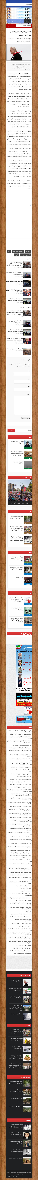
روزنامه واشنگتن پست (17, 251)
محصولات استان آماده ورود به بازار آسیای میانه (20, 853)
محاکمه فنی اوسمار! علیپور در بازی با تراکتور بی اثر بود (19, 843)
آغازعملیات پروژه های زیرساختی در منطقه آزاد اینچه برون (20, 929)
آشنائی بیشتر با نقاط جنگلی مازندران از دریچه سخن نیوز (16, 517)
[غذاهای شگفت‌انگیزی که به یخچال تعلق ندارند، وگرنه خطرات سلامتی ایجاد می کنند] (28, 529)
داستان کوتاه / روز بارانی (16, 1014)
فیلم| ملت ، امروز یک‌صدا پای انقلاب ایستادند (21, 787)
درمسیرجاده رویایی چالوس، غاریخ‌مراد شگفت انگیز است (16, 568)
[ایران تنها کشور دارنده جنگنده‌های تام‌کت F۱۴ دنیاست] (27, 1049)
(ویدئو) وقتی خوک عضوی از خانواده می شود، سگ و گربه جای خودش (16, 620)
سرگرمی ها (28, 625)
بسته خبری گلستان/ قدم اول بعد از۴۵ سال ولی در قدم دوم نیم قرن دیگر (16, 599)
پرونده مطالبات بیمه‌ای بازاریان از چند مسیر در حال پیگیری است (21, 755)
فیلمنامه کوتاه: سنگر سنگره (16, 1158)
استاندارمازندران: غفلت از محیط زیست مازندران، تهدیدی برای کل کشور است (21, 764)
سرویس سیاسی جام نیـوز (15, 73)
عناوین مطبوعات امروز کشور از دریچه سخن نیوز (20, 782)
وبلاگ (29, 387)
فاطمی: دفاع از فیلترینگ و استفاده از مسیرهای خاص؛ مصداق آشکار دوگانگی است (20, 908)
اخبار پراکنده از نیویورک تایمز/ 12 (23, 945)
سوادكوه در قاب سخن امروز (16, 1106)
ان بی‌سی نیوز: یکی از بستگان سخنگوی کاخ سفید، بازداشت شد (21, 904)
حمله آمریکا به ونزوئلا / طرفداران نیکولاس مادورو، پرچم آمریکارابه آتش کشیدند (21, 814)
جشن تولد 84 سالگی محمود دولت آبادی (16, 1142)
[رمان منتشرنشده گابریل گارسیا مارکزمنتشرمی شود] (27, 1152)
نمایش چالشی (28, 911)
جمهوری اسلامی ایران (25, 255)
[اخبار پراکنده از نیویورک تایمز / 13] (27, 351)
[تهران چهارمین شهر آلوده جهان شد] (28, 464)
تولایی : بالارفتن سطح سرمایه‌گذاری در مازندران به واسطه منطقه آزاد (21, 894)
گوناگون (28, 533)
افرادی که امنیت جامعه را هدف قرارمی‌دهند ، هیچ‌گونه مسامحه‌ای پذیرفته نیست (22, 821)
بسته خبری (28, 604)
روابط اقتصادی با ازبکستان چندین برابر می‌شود (20, 850)
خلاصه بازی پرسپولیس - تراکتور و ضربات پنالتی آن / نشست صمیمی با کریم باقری (20, 869)
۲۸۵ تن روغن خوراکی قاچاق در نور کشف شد (21, 767)
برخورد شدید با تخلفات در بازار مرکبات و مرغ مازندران (19, 898)
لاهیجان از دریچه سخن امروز (16, 1098)
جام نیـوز (27, 251)
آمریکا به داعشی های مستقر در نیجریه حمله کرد (20, 837)
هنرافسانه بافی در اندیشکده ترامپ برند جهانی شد (14, 282)
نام (29, 371)
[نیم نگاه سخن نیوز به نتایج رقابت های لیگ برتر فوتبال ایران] (28, 559)
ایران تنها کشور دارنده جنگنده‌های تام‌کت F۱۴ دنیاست (17, 1048)
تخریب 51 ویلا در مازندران (25, 926)
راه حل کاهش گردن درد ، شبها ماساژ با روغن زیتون (17, 1039)
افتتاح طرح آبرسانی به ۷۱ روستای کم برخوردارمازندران (24, 920)
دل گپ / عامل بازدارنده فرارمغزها (17, 609)
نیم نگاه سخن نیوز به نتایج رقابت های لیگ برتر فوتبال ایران (17, 558)
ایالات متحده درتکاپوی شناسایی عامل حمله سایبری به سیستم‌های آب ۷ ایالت (20, 731)
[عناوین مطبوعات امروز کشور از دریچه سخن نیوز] (27, 991)
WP (9, 251)
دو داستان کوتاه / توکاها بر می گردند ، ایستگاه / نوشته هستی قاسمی (16, 1134)
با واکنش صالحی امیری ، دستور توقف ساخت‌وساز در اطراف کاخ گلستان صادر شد (20, 942)
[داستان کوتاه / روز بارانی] (27, 1016)
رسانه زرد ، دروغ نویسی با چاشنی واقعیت (17, 442)
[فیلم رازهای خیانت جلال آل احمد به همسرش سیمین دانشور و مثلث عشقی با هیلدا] (28, 539)
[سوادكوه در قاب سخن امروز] (27, 1109)
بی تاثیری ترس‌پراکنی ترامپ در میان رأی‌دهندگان (14, 291)
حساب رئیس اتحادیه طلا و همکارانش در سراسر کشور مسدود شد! (20, 847)
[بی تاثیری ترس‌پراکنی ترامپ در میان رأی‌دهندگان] (27, 292)
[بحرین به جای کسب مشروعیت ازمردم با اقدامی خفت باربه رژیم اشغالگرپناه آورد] (27, 1008)
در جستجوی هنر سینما (26, 891)
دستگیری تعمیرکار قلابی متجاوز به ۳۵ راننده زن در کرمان (20, 865)
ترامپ (16, 255)
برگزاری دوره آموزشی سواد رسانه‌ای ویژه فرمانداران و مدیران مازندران (20, 934)
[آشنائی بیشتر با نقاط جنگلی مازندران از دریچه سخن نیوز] (28, 519)
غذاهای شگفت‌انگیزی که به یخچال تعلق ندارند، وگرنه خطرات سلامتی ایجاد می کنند (16, 528)
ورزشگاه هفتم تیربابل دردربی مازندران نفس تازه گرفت (21, 751)
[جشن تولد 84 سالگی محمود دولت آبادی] (27, 1143)
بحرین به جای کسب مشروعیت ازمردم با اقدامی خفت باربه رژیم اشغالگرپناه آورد (15, 1007)
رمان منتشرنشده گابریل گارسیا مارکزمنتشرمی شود (16, 1150)
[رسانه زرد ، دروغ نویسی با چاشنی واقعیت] (28, 444)
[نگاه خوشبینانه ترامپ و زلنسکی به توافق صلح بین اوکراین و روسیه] (27, 301)
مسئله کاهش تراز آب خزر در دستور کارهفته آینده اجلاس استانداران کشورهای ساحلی (21, 938)
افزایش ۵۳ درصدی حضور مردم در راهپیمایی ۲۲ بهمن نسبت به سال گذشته (20, 790)
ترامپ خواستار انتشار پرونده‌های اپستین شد (21, 923)
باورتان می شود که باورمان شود (24, 776)
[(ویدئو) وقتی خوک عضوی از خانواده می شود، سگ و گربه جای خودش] (28, 620)
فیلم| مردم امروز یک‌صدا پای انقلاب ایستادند (21, 774)
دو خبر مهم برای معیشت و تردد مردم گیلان (21, 745)
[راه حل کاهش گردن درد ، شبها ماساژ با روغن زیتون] (27, 1040)
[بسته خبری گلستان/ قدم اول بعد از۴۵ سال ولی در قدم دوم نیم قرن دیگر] (28, 600)
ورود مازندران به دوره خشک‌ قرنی (23, 886)
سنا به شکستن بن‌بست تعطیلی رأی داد (22, 953)
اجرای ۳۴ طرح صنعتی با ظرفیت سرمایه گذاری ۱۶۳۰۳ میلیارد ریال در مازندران (20, 799)
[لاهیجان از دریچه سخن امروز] (27, 1100)
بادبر (8, 1176)
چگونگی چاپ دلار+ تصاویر (16, 997)
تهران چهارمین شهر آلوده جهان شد (18, 463)
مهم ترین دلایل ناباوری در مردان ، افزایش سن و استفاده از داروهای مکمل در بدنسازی (16, 1065)
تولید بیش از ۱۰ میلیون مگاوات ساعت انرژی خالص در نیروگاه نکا (20, 803)
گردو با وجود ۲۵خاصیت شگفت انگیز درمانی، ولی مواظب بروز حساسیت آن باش (16, 1057)
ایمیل (28, 379)
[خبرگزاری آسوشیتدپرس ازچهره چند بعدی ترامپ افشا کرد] (27, 275)
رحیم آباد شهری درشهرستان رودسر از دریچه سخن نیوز (16, 1090)
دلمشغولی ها (28, 574)
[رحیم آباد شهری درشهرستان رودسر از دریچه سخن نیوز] (27, 1092)
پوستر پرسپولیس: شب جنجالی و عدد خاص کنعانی (20, 872)
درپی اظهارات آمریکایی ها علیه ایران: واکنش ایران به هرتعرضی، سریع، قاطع (20, 825)
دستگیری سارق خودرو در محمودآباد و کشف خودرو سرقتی (21, 770)
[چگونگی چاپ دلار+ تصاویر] (27, 999)
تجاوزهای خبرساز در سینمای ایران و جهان (22, 948)
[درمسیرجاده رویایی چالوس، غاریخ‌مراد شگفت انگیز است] (28, 570)
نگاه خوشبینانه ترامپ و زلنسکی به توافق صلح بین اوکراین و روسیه (15, 299)
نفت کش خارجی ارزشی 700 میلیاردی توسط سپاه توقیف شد (21, 840)
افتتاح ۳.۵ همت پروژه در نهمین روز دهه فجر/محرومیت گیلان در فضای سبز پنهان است (22, 794)
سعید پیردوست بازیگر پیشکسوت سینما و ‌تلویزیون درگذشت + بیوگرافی (20, 810)
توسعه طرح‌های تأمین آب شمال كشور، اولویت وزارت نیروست (20, 878)
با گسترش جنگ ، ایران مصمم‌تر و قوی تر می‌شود (20, 734)
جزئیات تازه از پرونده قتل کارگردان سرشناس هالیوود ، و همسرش (20, 860)
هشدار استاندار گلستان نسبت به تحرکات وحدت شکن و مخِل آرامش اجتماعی (20, 742)
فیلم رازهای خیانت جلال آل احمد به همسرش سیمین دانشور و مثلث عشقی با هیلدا (16, 538)
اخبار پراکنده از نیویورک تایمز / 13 (15, 349)
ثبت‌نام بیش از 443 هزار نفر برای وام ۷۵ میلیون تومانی (21, 759)
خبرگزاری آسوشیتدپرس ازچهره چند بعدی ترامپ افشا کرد (14, 273)
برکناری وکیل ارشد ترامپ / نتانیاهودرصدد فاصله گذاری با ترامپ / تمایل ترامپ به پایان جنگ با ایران (14, 264)
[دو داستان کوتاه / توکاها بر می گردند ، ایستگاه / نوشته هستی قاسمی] (27, 1135)
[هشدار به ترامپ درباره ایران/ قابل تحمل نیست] (27, 982)
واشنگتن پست (24, 76)
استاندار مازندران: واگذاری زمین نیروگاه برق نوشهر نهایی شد (20, 737)
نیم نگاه (28, 564)
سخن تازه (28, 458)
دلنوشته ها (28, 615)
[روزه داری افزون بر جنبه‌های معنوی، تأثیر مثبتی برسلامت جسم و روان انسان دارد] (28, 454)
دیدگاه (28, 394)
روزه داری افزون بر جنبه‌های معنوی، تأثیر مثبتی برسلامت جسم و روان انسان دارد (17, 453)
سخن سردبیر (28, 448)
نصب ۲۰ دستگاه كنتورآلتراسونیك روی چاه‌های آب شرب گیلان (21, 882)
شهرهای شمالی (28, 523)
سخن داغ (28, 468)
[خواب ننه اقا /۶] (28, 580)
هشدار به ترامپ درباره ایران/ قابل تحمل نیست (16, 981)
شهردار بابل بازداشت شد (25, 888)
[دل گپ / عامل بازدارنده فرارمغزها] (28, 610)
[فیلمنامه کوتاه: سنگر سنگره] (27, 1160)
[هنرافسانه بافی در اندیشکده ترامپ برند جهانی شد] (27, 283)
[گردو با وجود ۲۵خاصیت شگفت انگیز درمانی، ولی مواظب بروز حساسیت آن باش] (27, 1057)
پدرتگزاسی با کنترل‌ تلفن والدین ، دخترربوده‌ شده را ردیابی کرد (20, 833)
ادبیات (28, 543)
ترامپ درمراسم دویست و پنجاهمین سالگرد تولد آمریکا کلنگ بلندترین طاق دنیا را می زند (14, 340)
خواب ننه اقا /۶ (19, 577)
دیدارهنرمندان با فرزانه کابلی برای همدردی (21, 914)
